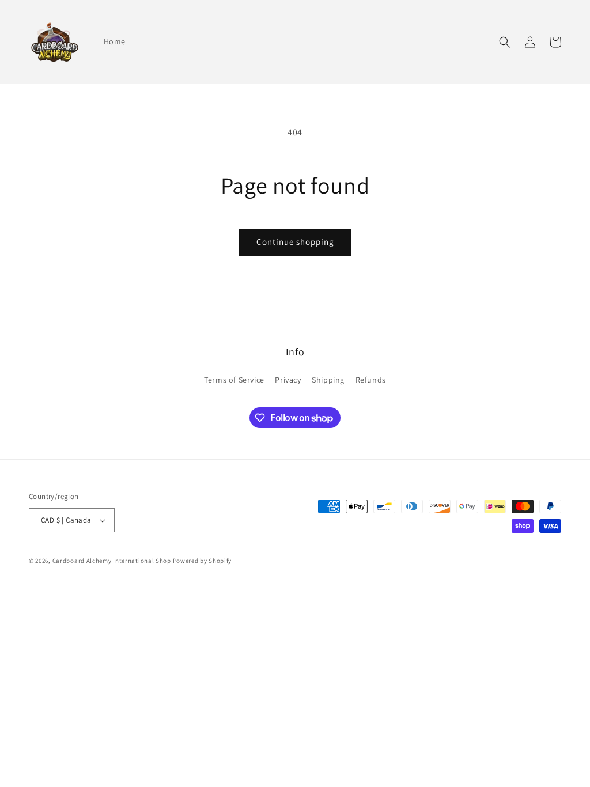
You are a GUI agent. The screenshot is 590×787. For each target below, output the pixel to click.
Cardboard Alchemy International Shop (111, 561)
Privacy (288, 379)
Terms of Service (234, 379)
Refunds (370, 379)
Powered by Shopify (202, 561)
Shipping (328, 379)
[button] (504, 42)
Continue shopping (295, 241)
